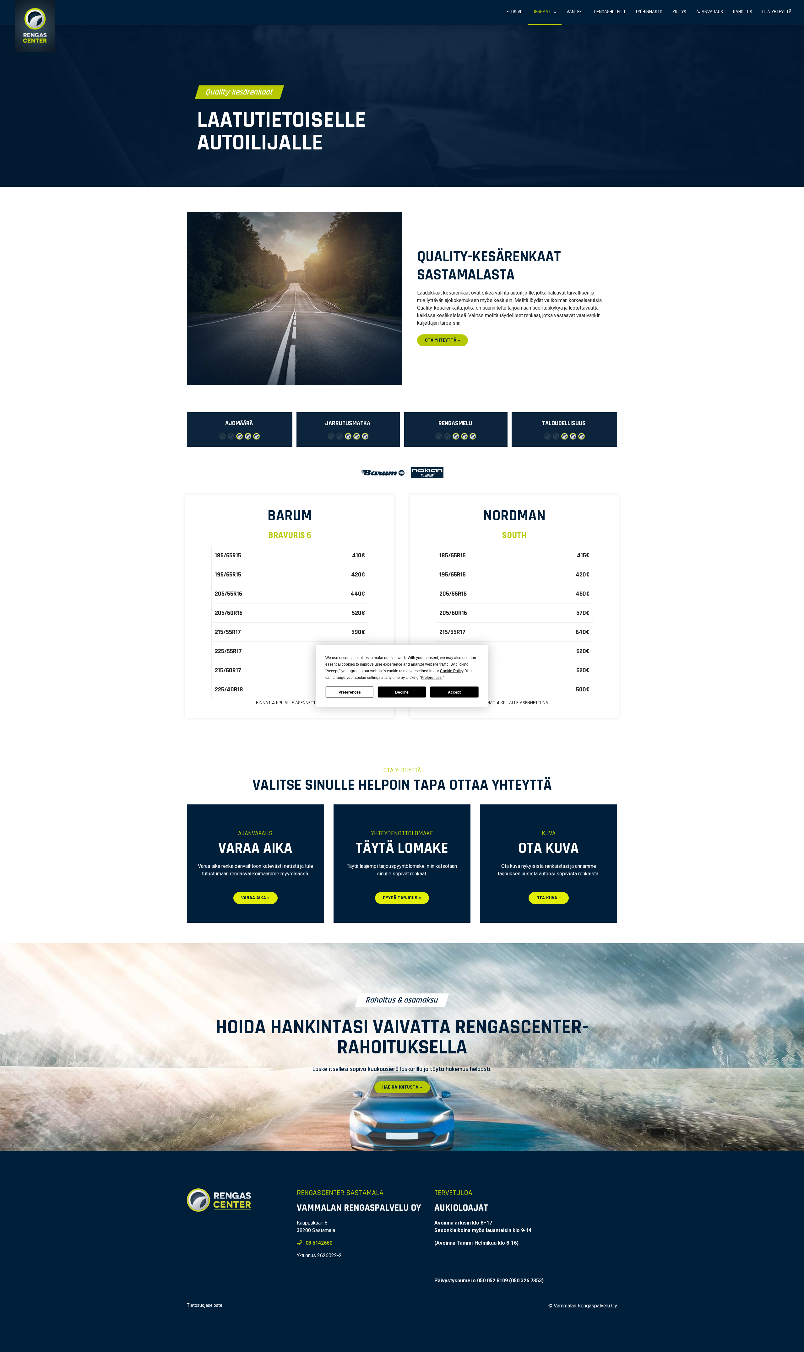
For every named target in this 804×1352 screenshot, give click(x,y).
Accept (454, 692)
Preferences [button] (431, 677)
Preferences (350, 692)
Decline (402, 692)
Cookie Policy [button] (451, 671)
